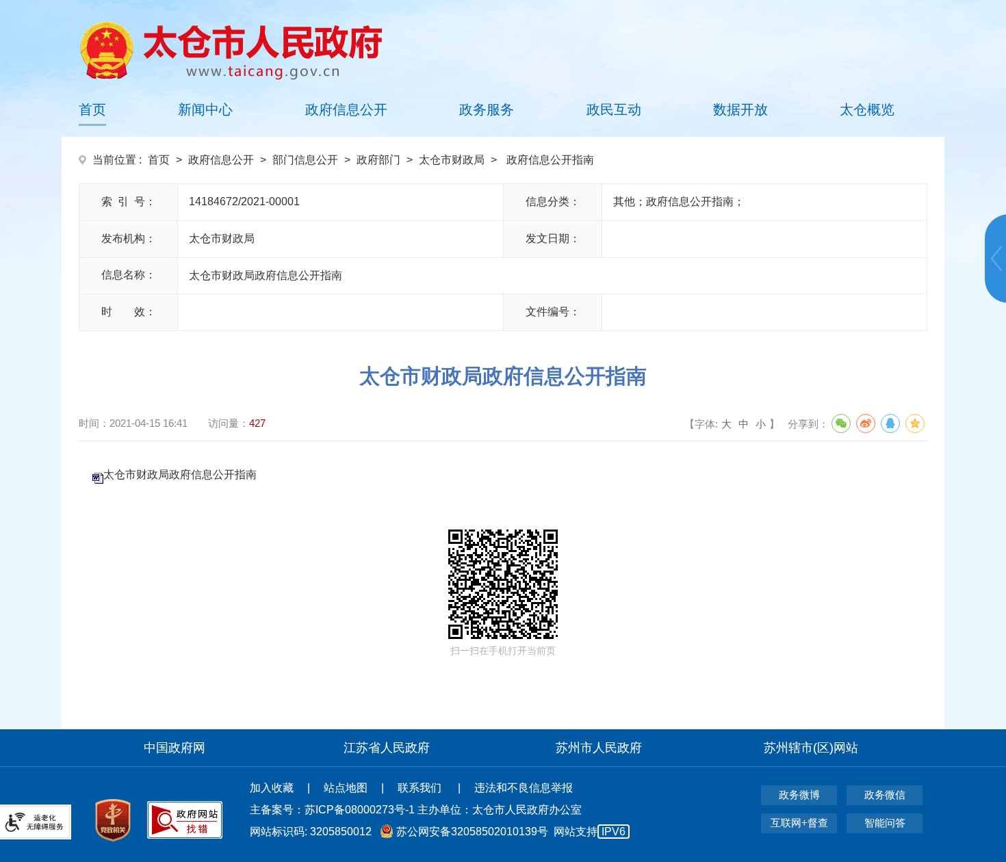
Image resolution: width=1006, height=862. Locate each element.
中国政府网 (174, 748)
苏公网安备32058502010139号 (472, 831)
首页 (92, 109)
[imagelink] (231, 50)
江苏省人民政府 (387, 748)
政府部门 (378, 160)
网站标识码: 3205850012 (437, 831)
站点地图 (345, 788)
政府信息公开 (346, 109)
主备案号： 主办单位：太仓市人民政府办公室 (416, 809)
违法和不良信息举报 (523, 788)
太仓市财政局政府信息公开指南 (180, 474)
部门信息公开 (305, 160)
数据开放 (740, 109)
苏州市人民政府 (599, 748)
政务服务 (486, 109)
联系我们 (421, 788)
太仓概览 (867, 109)
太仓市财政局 (452, 160)
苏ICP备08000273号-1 (360, 809)
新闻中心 (205, 109)
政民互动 (613, 109)
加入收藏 (272, 788)
